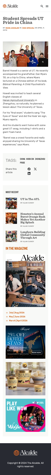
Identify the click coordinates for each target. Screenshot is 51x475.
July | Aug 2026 (17, 313)
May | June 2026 (17, 316)
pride (22, 163)
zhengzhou (40, 159)
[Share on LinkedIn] (29, 173)
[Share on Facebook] (29, 169)
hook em (30, 159)
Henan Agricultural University (19, 100)
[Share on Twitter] (35, 169)
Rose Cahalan (12, 28)
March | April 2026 (18, 320)
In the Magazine (17, 248)
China (22, 159)
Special (30, 28)
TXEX (24, 28)
